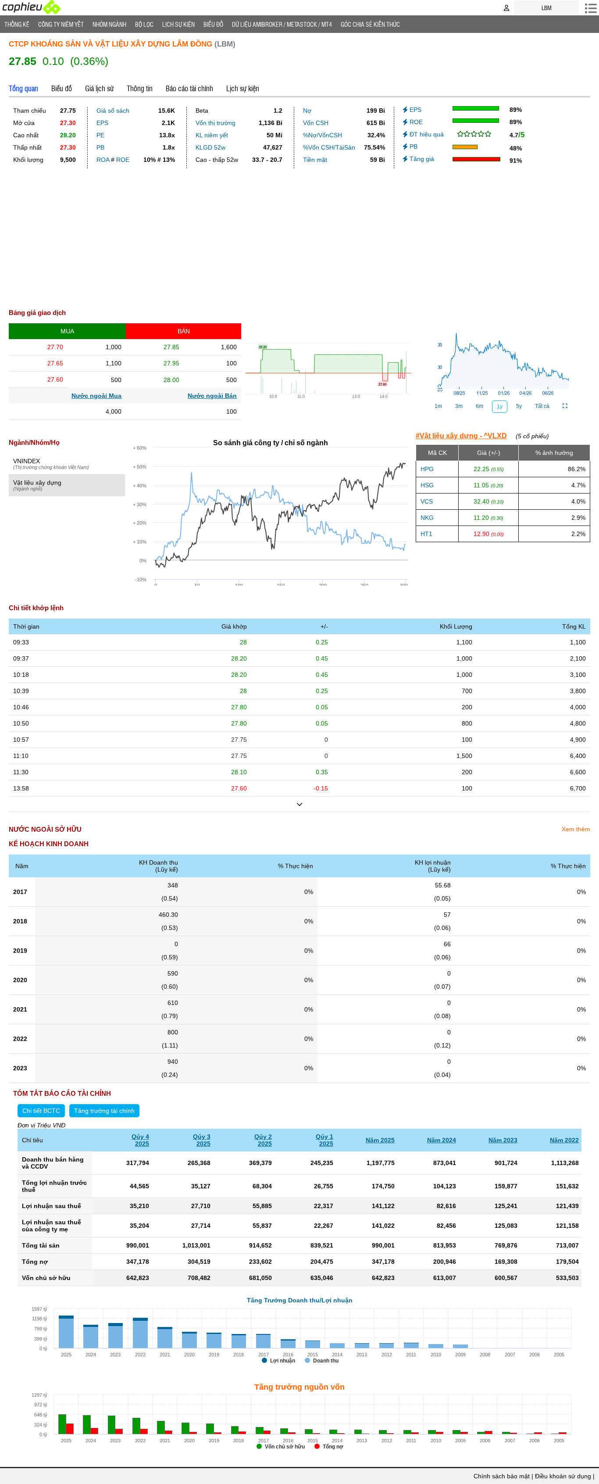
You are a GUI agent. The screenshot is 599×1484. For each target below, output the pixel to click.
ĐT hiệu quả (426, 134)
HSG (427, 485)
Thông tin (140, 88)
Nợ (307, 110)
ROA (102, 159)
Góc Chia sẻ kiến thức (370, 24)
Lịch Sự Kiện (178, 24)
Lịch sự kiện (242, 88)
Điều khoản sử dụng (563, 1476)
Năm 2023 (502, 1140)
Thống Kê (16, 24)
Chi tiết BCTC (41, 1110)
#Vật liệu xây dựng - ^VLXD (461, 436)
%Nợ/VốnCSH (322, 135)
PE (100, 135)
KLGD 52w (210, 147)
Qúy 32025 (201, 1140)
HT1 (426, 533)
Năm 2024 (441, 1140)
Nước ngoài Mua (96, 395)
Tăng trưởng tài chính (104, 1110)
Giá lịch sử (99, 88)
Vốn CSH (315, 122)
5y (519, 406)
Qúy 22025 (263, 1140)
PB (100, 147)
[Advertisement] (299, 235)
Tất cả (542, 406)
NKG (427, 517)
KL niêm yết (212, 135)
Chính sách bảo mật (502, 1476)
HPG (427, 468)
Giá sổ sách (112, 110)
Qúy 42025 (140, 1140)
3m (459, 406)
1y (500, 407)
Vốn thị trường (215, 122)
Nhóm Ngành (109, 24)
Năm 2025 (380, 1140)
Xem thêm (576, 829)
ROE (122, 159)
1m (438, 406)
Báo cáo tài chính (189, 88)
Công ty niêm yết (61, 24)
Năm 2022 (564, 1140)
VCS (427, 501)
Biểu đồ (213, 24)
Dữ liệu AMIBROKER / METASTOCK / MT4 (282, 24)
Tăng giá (421, 158)
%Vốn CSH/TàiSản (329, 147)
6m (479, 406)
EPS (102, 122)
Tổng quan (23, 88)
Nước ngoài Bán (212, 395)
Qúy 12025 (324, 1140)
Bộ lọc (144, 24)
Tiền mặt (315, 159)
